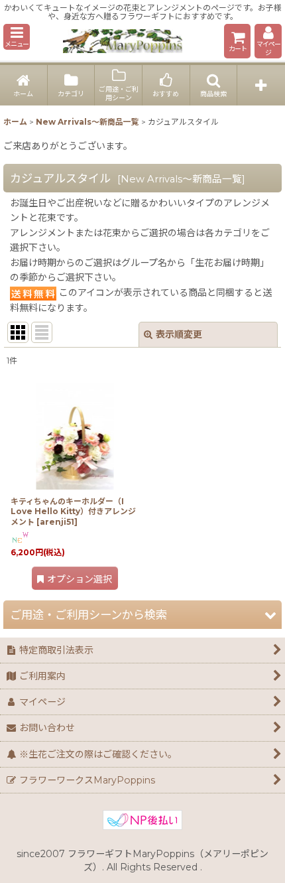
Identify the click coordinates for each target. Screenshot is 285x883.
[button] (16, 37)
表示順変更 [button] (179, 334)
